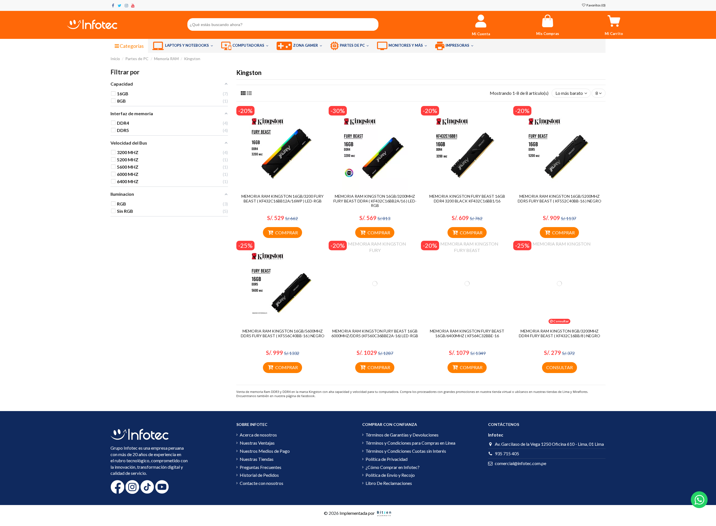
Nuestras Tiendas (257, 459)
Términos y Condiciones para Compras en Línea (410, 442)
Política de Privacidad (387, 459)
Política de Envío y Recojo (390, 475)
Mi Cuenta (481, 34)
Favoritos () (596, 5)
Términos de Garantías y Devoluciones (402, 434)
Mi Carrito (614, 33)
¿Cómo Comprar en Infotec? (393, 467)
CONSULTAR (559, 367)
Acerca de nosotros (258, 434)
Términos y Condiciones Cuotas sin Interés (406, 451)
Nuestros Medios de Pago (265, 451)
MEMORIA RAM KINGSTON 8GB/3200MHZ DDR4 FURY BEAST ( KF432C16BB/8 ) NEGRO (559, 333)
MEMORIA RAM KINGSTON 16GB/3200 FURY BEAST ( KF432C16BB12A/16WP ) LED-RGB (282, 198)
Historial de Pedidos (259, 475)
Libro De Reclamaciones (389, 483)
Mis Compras (547, 33)
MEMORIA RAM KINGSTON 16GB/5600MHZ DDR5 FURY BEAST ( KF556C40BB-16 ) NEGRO (282, 333)
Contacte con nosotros (261, 483)
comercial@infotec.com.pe (520, 463)
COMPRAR (286, 232)
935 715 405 (507, 453)
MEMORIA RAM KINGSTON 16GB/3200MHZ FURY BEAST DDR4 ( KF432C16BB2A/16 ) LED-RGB (374, 201)
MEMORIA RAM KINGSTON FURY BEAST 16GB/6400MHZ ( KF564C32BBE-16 (467, 333)
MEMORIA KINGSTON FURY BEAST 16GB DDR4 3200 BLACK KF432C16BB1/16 (467, 198)
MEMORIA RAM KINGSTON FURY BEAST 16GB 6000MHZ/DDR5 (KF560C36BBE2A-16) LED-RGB (374, 333)
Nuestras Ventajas (257, 442)
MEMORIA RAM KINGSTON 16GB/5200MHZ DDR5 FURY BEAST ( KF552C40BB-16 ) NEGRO (559, 198)
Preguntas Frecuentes (260, 467)
